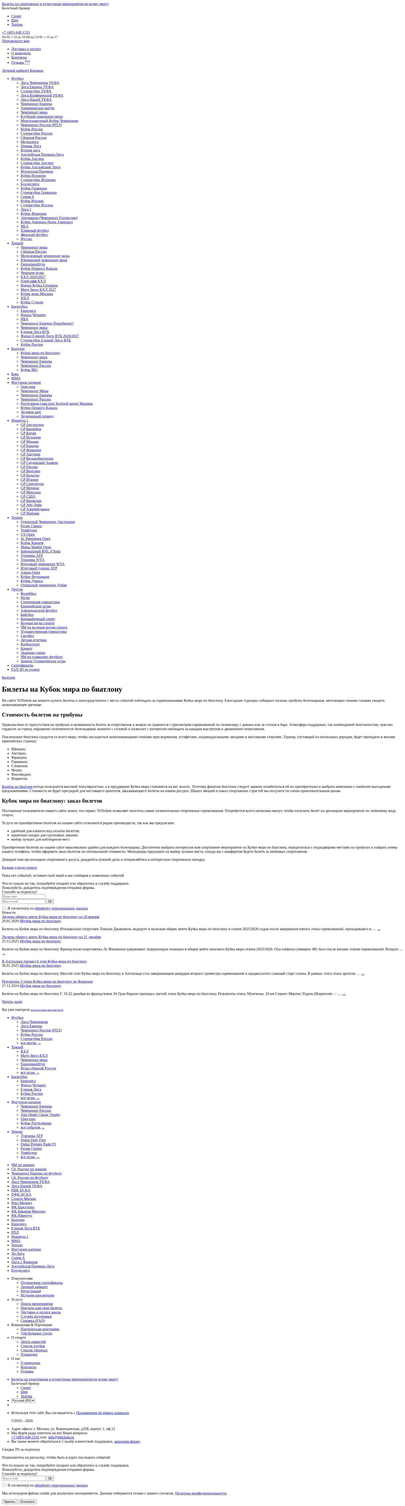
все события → (33, 1127)
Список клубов (33, 1346)
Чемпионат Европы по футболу (36, 1173)
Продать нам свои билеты (41, 1308)
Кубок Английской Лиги (40, 167)
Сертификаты (22, 665)
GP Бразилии (31, 501)
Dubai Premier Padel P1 (38, 1144)
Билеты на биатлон (17, 787)
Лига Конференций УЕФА (42, 95)
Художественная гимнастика (44, 632)
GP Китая (28, 433)
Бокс (15, 374)
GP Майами (30, 513)
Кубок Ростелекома (36, 1123)
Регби (25, 598)
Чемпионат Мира (34, 391)
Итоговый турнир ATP (39, 568)
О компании (21, 53)
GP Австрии (30, 454)
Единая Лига (31, 1089)
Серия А (27, 197)
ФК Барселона (22, 1207)
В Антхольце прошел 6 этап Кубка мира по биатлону (44, 961)
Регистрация (31, 1291)
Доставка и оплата (26, 49)
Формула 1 (19, 420)
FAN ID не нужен (25, 669)
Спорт (16, 16)
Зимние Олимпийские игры (43, 661)
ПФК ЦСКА (21, 1194)
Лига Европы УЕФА (37, 87)
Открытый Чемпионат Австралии (48, 522)
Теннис (17, 518)
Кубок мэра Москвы (37, 294)
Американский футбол (39, 610)
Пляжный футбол (35, 230)
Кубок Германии (34, 188)
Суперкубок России (36, 133)
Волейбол (28, 594)
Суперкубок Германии (39, 192)
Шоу (15, 20)
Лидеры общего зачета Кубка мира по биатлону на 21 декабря (51, 937)
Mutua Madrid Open (36, 547)
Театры (17, 25)
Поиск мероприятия (37, 1304)
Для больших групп (36, 1333)
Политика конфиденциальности (200, 1493)
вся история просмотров (47, 1010)
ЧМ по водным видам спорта (44, 627)
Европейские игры (36, 606)
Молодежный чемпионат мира (45, 256)
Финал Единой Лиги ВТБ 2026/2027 (50, 336)
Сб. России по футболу (29, 1178)
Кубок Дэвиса (32, 581)
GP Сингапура (32, 484)
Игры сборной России (38, 1068)
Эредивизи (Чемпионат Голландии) (49, 218)
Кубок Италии (32, 201)
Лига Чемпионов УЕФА (40, 83)
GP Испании (31, 437)
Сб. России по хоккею (29, 1169)
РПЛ (15, 1232)
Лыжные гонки (33, 653)
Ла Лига (17, 1254)
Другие (17, 589)
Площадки (29, 1354)
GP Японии (30, 488)
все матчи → (31, 1043)
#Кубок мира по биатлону (40, 921)
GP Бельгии (30, 475)
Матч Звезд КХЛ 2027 (38, 290)
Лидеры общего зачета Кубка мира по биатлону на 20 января (50, 917)
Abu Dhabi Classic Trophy (40, 1115)
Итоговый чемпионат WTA (43, 564)
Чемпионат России (36, 366)
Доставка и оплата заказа (41, 1312)
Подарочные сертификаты (42, 1283)
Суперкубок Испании (38, 180)
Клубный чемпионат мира (42, 116)
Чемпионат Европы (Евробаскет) (47, 323)
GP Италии (29, 480)
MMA (16, 378)
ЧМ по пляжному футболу (42, 657)
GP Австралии (32, 425)
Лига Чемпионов (34, 1022)
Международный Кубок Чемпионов (49, 121)
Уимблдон (29, 530)
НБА (24, 319)
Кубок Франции (33, 214)
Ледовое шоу (31, 412)
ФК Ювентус (21, 1216)
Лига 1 (26, 209)
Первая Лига (31, 146)
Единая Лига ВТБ (25, 1228)
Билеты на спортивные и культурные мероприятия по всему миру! (55, 4)
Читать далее (12, 1002)
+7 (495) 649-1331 (25, 1437)
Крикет (26, 648)
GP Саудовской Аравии (39, 463)
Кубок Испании (33, 176)
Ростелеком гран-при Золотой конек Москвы (57, 404)
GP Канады (30, 446)
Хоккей (17, 243)
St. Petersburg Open (35, 539)
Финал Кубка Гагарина (39, 285)
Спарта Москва (23, 1199)
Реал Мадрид (21, 1203)
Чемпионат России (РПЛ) (41, 1030)
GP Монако (30, 442)
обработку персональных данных (61, 908)
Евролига (28, 311)
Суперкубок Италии (37, 205)
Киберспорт (30, 644)
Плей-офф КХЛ (33, 281)
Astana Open (30, 572)
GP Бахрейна (31, 429)
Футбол (17, 78)
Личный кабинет (16, 70)
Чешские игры (32, 273)
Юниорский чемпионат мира (44, 260)
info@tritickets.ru (61, 1437)
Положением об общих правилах (102, 1413)
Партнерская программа (40, 1329)
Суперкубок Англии (37, 163)
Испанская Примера (37, 171)
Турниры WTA (33, 560)
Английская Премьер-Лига (42, 154)
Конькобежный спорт (38, 619)
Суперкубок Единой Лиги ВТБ (46, 340)
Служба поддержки (36, 1316)
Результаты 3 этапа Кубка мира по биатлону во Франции (47, 981)
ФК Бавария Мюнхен (28, 1211)
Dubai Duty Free (33, 1140)
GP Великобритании (37, 458)
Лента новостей (33, 1342)
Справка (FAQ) (33, 1321)
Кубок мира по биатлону (40, 353)
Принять (9, 1501)
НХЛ (25, 298)
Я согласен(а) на (47, 908)
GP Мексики (31, 492)
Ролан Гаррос (31, 526)
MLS (24, 226)
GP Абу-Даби (31, 505)
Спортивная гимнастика (40, 602)
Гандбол (27, 636)
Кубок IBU (29, 370)
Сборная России (34, 138)
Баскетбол (19, 306)
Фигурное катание (26, 382)
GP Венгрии (30, 471)
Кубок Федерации (35, 577)
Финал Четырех (33, 315)
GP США (28, 496)
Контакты (19, 57)
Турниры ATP (32, 556)
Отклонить (27, 1501)
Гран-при (28, 387)
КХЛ (25, 1051)
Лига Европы (31, 1026)
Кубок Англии (32, 159)
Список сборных (34, 1350)
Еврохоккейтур (33, 264)
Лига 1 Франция (24, 1262)
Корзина (36, 70)
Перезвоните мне (16, 41)
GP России (29, 467)
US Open (28, 534)
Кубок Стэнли (32, 302)
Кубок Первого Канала (39, 268)
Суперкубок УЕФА (36, 91)
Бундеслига (30, 184)
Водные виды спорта (37, 623)
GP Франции (31, 450)
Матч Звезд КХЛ (34, 1056)
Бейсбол (27, 615)
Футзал (26, 239)
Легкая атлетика (34, 640)
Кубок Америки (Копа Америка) (47, 222)
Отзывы (20, 62)
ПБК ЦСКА (20, 1190)
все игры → (30, 1072)
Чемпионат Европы (36, 104)
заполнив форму (127, 1441)
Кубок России (32, 344)
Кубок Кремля (32, 543)
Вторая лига (30, 150)
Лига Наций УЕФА (36, 100)
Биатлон (18, 349)
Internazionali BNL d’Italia (40, 551)
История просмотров (37, 1295)
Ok (50, 901)
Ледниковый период (37, 416)
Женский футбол (34, 235)
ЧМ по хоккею (22, 1165)
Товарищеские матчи (37, 108)
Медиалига (29, 142)
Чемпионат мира (34, 112)
